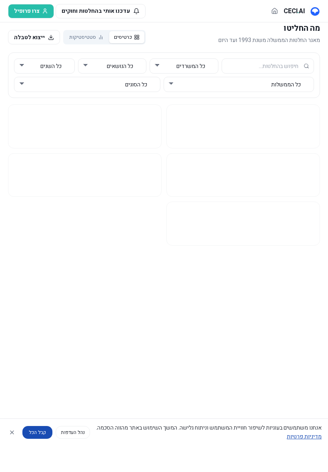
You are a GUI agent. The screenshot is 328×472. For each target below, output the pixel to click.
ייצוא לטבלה (29, 37)
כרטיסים (123, 37)
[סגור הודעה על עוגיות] (12, 432)
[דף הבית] (274, 11)
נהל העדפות (73, 432)
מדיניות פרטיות (304, 436)
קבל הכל (37, 432)
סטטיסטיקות (82, 37)
